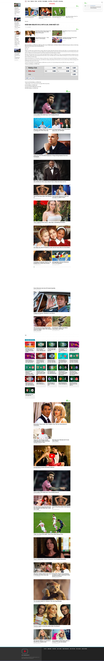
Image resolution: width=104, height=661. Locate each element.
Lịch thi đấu (40, 1)
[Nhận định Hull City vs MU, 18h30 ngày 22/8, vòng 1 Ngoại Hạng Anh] (74, 345)
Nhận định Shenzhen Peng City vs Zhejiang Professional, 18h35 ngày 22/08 (63, 350)
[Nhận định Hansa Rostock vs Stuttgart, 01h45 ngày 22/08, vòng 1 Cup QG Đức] (74, 356)
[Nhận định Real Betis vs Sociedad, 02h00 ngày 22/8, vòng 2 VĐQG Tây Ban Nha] (41, 356)
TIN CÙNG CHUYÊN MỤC (30, 340)
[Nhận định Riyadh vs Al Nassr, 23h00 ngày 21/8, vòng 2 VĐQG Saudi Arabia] (52, 367)
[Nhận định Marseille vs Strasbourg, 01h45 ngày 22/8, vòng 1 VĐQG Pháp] (52, 356)
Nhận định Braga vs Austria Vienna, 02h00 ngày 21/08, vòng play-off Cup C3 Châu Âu (74, 373)
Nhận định (32, 1)
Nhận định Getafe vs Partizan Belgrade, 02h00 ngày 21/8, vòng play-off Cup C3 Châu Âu (63, 373)
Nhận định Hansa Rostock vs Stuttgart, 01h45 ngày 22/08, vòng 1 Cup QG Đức (74, 360)
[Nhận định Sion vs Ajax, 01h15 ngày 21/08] (30, 390)
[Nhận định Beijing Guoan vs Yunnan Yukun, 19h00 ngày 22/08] (52, 345)
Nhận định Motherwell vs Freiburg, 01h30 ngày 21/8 (63, 383)
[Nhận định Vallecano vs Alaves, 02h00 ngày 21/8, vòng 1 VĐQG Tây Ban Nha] (30, 379)
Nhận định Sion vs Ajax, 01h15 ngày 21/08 (29, 395)
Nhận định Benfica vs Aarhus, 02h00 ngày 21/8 (40, 383)
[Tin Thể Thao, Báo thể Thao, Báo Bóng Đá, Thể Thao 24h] (26, 1)
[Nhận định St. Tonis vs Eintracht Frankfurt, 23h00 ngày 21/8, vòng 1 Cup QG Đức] (41, 367)
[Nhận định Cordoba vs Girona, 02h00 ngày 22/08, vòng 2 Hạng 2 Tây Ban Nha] (63, 356)
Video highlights (44, 1)
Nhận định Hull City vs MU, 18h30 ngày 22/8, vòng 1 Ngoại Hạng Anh (74, 349)
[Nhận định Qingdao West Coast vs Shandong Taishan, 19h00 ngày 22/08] (41, 345)
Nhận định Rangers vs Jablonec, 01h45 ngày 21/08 (51, 383)
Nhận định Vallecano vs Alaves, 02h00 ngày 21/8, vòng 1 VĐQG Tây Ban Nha (29, 383)
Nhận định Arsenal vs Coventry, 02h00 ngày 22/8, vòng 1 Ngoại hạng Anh (29, 360)
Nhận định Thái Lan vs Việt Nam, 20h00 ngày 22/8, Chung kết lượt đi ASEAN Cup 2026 (29, 350)
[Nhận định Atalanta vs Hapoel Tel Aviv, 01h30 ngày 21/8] (74, 379)
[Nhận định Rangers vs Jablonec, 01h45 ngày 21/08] (52, 379)
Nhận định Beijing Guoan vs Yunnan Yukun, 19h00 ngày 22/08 (52, 349)
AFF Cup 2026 (55, 1)
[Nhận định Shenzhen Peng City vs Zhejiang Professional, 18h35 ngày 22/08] (63, 345)
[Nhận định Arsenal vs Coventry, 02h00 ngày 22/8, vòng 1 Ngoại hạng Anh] (30, 356)
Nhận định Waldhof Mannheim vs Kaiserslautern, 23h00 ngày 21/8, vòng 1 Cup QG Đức (29, 373)
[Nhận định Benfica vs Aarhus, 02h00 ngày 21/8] (41, 379)
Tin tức (28, 1)
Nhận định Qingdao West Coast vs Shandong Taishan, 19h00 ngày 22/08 (41, 349)
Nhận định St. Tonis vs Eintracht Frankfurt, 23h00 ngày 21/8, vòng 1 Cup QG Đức (41, 373)
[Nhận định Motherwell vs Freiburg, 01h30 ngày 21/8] (63, 379)
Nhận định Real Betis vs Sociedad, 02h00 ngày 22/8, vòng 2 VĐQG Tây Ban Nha (40, 361)
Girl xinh (36, 1)
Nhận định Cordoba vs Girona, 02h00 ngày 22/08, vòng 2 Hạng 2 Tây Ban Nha (63, 361)
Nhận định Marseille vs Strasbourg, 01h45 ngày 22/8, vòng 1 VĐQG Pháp (51, 360)
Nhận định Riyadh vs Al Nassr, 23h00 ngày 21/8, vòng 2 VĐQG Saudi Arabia (52, 372)
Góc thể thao (50, 1)
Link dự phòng (60, 1)
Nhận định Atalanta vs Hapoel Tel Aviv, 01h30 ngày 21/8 (73, 383)
